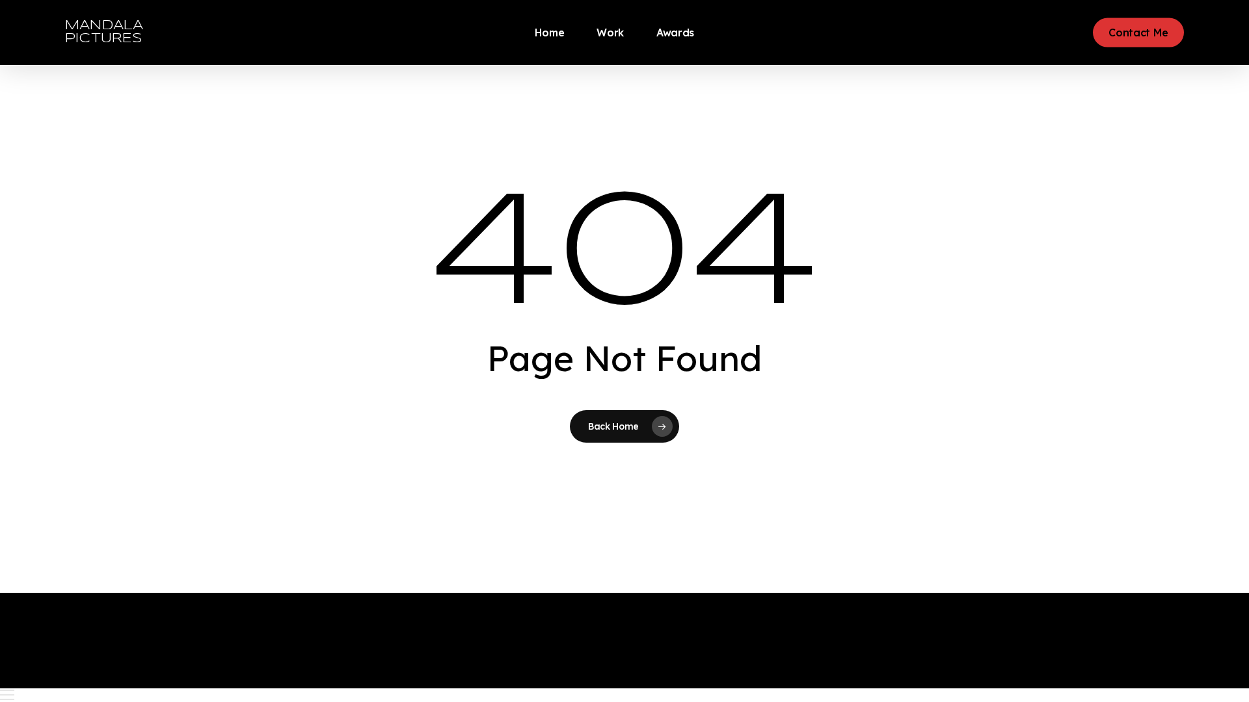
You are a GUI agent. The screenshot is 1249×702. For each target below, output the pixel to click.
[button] (624, 695)
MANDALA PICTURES (104, 32)
